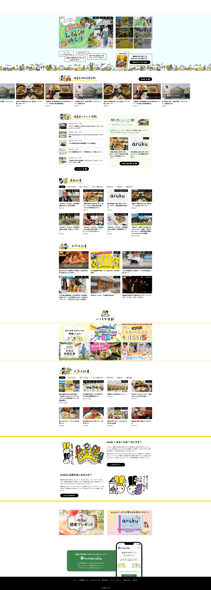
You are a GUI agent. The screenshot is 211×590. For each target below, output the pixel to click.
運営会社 (104, 580)
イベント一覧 (80, 169)
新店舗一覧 (144, 79)
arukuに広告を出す (69, 495)
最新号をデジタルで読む (140, 62)
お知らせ (135, 580)
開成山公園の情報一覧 (128, 163)
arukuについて (116, 465)
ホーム (75, 580)
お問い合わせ (127, 580)
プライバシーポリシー (116, 580)
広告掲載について (83, 580)
